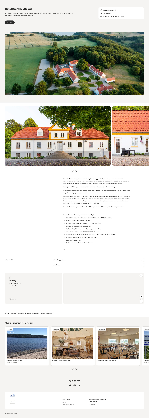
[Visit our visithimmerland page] (70, 385)
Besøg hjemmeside (108, 10)
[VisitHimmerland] (12, 395)
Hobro (65, 198)
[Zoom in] (141, 297)
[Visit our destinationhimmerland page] (79, 385)
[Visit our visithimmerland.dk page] (74, 385)
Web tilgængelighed (68, 404)
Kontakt (65, 402)
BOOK (9, 22)
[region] (103, 288)
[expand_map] (141, 275)
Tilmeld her (92, 404)
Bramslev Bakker (122, 196)
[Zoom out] (141, 301)
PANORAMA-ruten (105, 218)
